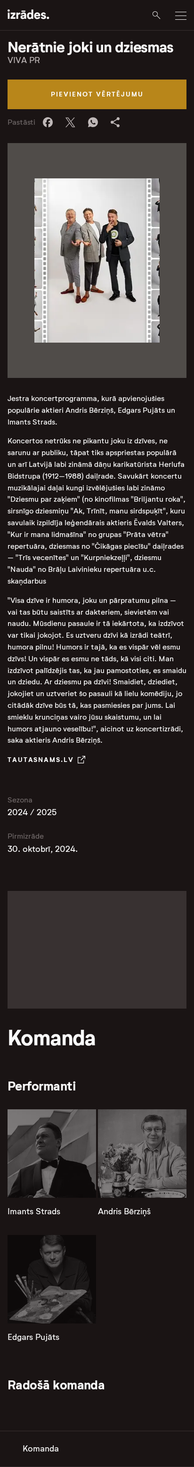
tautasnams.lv (41, 759)
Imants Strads (34, 1211)
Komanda (41, 1448)
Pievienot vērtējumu (97, 94)
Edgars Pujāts (33, 1337)
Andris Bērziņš (124, 1211)
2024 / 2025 (32, 812)
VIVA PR (24, 60)
